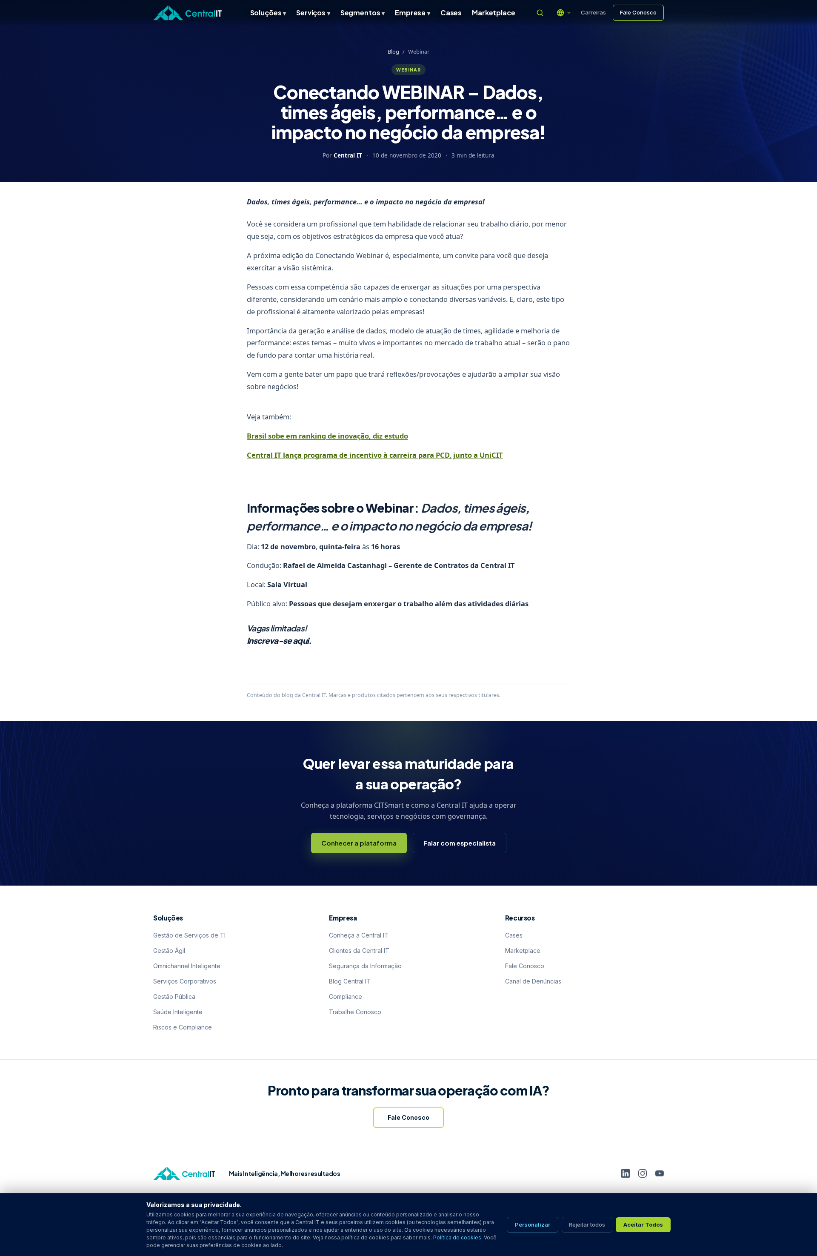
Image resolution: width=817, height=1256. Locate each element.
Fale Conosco (638, 12)
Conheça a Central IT (359, 935)
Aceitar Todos (643, 1224)
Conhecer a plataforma (359, 843)
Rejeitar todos (587, 1224)
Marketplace (493, 12)
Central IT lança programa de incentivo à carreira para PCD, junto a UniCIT (375, 455)
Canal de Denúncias (533, 981)
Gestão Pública (174, 996)
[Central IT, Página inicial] (187, 12)
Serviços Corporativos (184, 981)
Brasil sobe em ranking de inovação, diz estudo (327, 436)
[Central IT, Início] (184, 1173)
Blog (393, 51)
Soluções (268, 12)
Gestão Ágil (169, 950)
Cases (451, 12)
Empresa (412, 12)
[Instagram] (642, 1173)
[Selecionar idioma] (564, 13)
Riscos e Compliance (182, 1027)
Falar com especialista (459, 843)
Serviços (313, 12)
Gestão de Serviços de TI (189, 935)
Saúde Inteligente (178, 1011)
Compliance (345, 996)
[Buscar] (540, 13)
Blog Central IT (350, 981)
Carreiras (593, 12)
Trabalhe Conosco (355, 1011)
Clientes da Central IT (359, 950)
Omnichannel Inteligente (186, 965)
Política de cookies (457, 1237)
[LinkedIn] (625, 1173)
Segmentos (362, 12)
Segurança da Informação (365, 965)
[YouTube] (659, 1173)
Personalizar (532, 1224)
